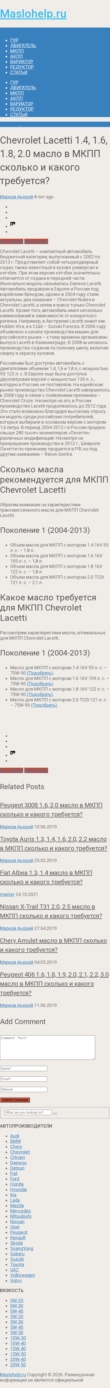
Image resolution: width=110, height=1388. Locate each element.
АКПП (16, 56)
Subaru (17, 1253)
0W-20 (16, 1300)
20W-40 (18, 1359)
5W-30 (16, 1321)
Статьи (18, 72)
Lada (15, 1200)
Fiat (13, 1173)
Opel (14, 1227)
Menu (6, 30)
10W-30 (18, 1338)
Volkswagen (22, 1275)
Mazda (17, 1205)
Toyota (17, 1264)
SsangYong (21, 1248)
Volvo (15, 1280)
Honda (17, 1184)
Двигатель (23, 45)
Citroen (17, 1157)
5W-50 (16, 1332)
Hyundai (18, 1189)
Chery (16, 1146)
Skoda (16, 1243)
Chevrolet (10, 124)
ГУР (14, 40)
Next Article (36, 241)
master (7, 894)
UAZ (14, 1269)
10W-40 (18, 1343)
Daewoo (18, 1162)
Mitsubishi (20, 1216)
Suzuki (17, 1259)
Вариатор (21, 61)
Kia (13, 1194)
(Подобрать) (40, 673)
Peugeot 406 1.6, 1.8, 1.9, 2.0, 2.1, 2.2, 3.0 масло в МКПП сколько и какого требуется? (54, 983)
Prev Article (11, 241)
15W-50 (18, 1354)
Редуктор (22, 67)
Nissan (17, 1221)
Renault (18, 1237)
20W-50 (18, 1364)
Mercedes (20, 1211)
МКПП (17, 51)
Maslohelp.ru (33, 13)
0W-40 (16, 1311)
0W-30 (16, 1305)
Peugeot (18, 1232)
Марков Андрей (16, 196)
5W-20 (16, 1316)
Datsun (17, 1168)
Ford (14, 1178)
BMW (15, 1141)
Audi (14, 1136)
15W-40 (18, 1348)
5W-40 (16, 1327)
